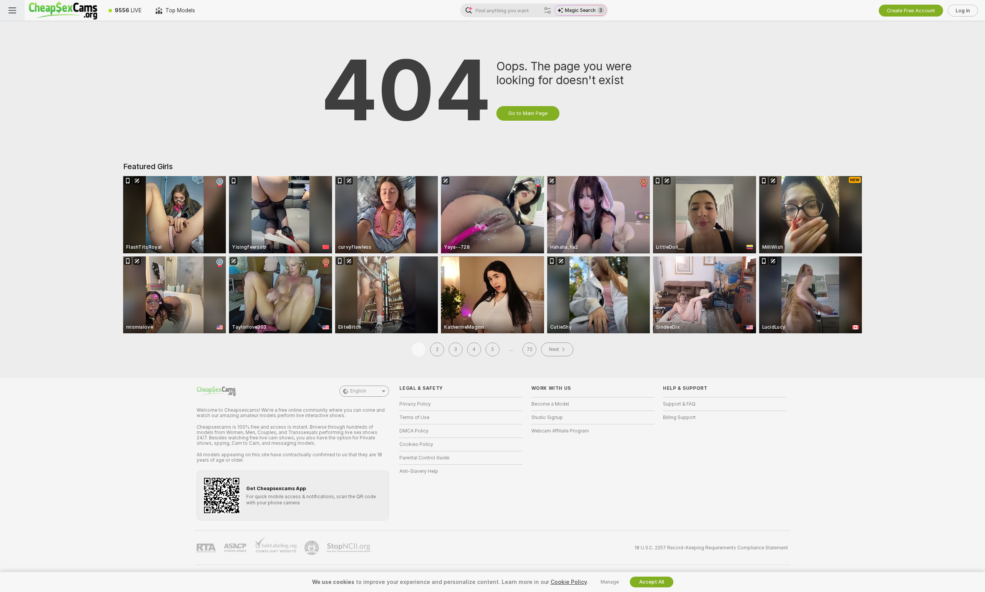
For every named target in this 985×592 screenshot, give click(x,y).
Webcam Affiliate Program (560, 431)
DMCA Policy (414, 431)
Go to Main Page (528, 113)
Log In (963, 10)
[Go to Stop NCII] (349, 547)
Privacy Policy (415, 404)
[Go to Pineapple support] (312, 547)
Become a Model (550, 404)
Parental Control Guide (424, 458)
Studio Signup (547, 417)
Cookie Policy (569, 582)
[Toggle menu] (12, 10)
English (358, 391)
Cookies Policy (416, 444)
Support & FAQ (679, 404)
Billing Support (679, 417)
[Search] (547, 10)
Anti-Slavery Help (418, 471)
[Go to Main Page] (63, 10)
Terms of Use (414, 417)
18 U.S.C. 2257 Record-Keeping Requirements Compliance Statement (711, 547)
